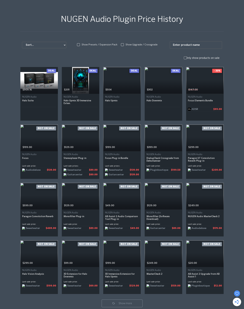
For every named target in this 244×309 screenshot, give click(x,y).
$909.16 (27, 89)
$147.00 (193, 89)
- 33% (217, 71)
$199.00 (27, 147)
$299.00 (193, 147)
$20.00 (192, 263)
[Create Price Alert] (55, 90)
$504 (108, 89)
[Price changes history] (50, 90)
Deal (51, 71)
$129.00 (68, 147)
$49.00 (109, 205)
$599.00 (28, 205)
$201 (66, 89)
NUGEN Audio (29, 97)
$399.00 (152, 147)
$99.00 (68, 263)
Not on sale (46, 128)
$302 (150, 89)
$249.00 (193, 205)
